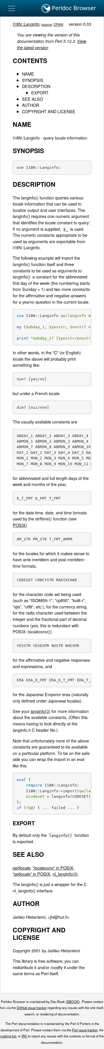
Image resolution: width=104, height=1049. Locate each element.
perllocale (21, 868)
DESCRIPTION (36, 86)
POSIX (19, 525)
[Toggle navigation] (11, 8)
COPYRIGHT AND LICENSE (48, 111)
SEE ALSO (32, 99)
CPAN (57, 24)
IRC (24, 1036)
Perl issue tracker (84, 1030)
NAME (28, 74)
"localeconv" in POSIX (53, 868)
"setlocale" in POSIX (31, 874)
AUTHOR (30, 105)
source (47, 24)
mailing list (8, 1036)
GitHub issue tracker (32, 1007)
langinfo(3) (40, 711)
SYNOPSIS (32, 80)
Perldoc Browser (73, 8)
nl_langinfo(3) (65, 874)
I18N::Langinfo (26, 24)
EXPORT (40, 92)
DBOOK (73, 1001)
